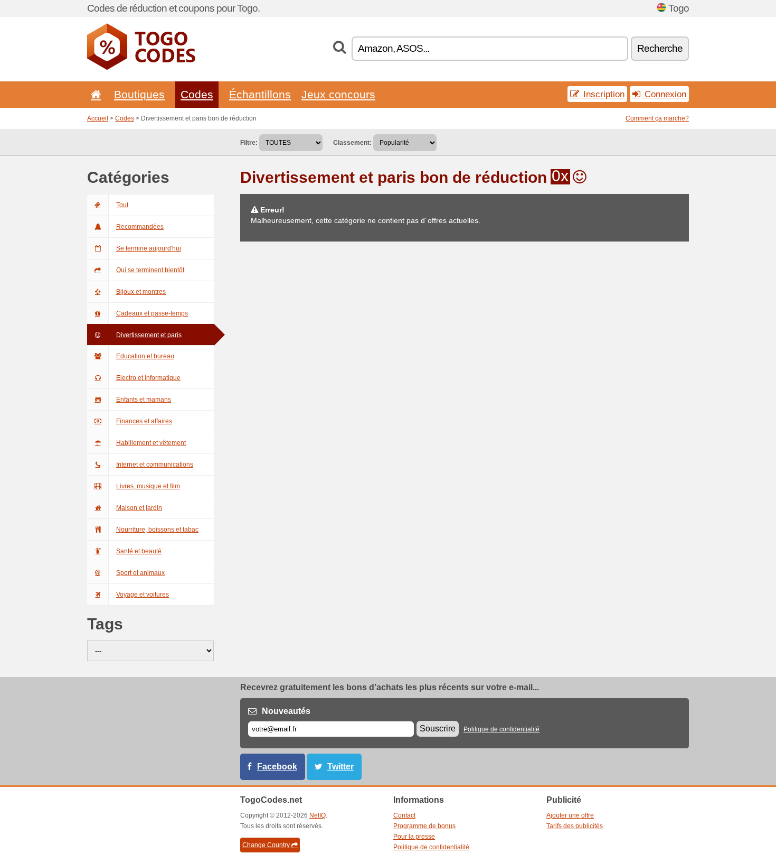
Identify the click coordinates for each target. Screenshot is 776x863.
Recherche (660, 48)
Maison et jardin (139, 508)
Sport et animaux (140, 573)
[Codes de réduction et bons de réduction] (141, 67)
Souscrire (438, 728)
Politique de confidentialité (501, 729)
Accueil (97, 118)
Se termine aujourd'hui (148, 248)
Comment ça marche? (657, 118)
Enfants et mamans (143, 399)
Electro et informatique (148, 378)
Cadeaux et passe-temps (152, 313)
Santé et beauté (139, 551)
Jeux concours (338, 94)
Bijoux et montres (141, 291)
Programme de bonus (424, 826)
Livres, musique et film (148, 486)
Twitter (340, 766)
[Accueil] (94, 94)
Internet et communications (154, 464)
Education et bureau (145, 356)
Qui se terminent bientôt (150, 270)
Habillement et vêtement (151, 443)
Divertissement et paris (149, 335)
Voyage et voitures (142, 594)
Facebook (277, 766)
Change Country (266, 845)
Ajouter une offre (570, 815)
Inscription (602, 94)
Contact (404, 815)
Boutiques (139, 94)
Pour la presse (414, 836)
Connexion (664, 94)
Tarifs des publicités (574, 826)
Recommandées (140, 226)
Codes (197, 94)
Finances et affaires (144, 421)
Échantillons (260, 94)
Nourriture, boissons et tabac (157, 529)
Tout (122, 205)
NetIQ (317, 815)
